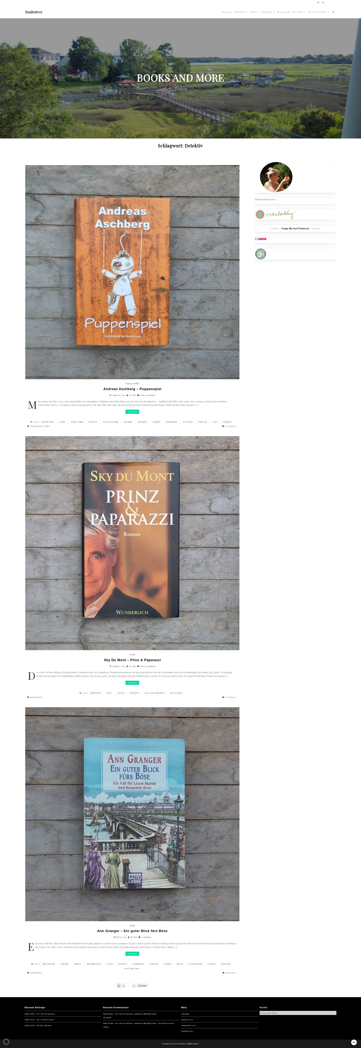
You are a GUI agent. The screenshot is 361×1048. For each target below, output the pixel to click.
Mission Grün (284, 12)
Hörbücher (267, 12)
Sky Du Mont (176, 693)
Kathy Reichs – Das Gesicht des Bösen (39, 1019)
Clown (109, 964)
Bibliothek (240, 12)
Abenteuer (95, 693)
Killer (180, 964)
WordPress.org (187, 1031)
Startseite (227, 12)
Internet (142, 422)
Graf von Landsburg (154, 693)
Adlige (121, 693)
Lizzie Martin (195, 964)
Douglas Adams (110, 422)
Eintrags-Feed (187, 1019)
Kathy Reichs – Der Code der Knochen (40, 1014)
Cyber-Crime (77, 422)
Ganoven (154, 964)
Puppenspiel (172, 422)
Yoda (215, 422)
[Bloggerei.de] (260, 238)
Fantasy (128, 383)
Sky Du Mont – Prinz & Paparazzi (132, 660)
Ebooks (253, 12)
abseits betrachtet (317, 12)
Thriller (136, 383)
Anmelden (185, 1014)
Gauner (167, 964)
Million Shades (193, 1044)
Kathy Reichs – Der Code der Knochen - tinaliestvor (123, 1014)
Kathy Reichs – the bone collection (38, 1025)
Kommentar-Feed (188, 1025)
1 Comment (146, 937)
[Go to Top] (354, 1042)
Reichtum (225, 964)
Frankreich (138, 964)
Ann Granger (48, 964)
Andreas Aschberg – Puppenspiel (132, 389)
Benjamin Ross (94, 964)
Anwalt (77, 964)
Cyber (62, 422)
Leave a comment (147, 395)
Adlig (109, 693)
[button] (6, 1042)
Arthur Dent (47, 422)
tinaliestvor (34, 12)
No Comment (230, 426)
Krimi (132, 654)
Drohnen (128, 422)
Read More (132, 412)
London (211, 964)
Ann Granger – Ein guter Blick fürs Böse (132, 931)
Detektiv (93, 422)
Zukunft (227, 422)
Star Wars (188, 422)
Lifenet (156, 422)
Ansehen (64, 964)
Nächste (142, 985)
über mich (298, 12)
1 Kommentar (230, 973)
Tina (134, 395)
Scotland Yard (132, 969)
